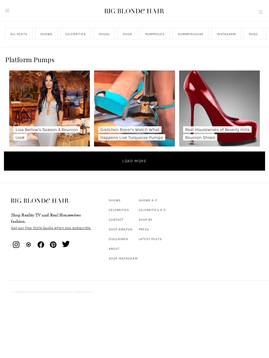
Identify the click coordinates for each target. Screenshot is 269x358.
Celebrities (119, 210)
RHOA (127, 34)
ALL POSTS (19, 34)
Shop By (146, 219)
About (114, 249)
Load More (134, 161)
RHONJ (104, 34)
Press (144, 229)
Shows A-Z (148, 200)
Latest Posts (150, 239)
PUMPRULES (155, 34)
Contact (116, 219)
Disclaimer (118, 239)
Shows (115, 200)
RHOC (253, 34)
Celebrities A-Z (152, 210)
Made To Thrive (83, 292)
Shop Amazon (121, 229)
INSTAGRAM (226, 34)
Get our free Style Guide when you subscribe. (51, 227)
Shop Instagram (123, 258)
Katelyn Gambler (62, 292)
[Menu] (7, 11)
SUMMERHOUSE (191, 34)
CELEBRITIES (76, 34)
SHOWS (46, 34)
